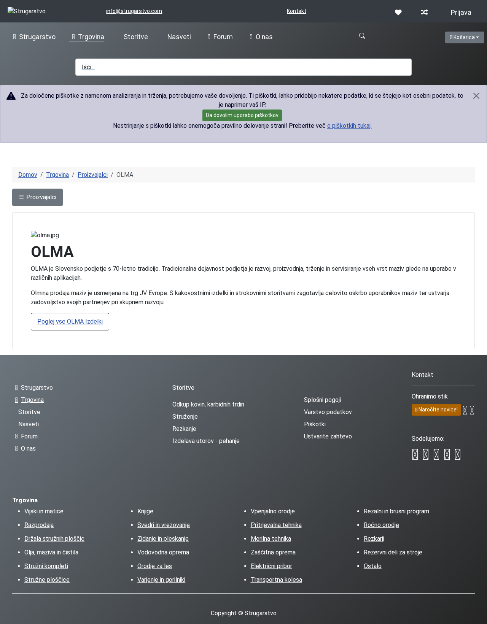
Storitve (136, 37)
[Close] (476, 95)
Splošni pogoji (322, 399)
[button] (362, 36)
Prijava (461, 12)
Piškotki (315, 424)
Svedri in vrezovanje (163, 525)
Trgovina (91, 37)
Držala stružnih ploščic (54, 538)
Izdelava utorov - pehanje (206, 441)
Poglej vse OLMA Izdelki (70, 321)
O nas (264, 37)
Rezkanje (184, 428)
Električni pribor (271, 566)
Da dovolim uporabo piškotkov (242, 115)
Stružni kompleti (46, 566)
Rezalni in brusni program (396, 511)
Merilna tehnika (271, 538)
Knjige (145, 511)
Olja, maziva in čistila (51, 552)
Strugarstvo (37, 37)
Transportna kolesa (276, 579)
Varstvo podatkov (328, 412)
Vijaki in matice (44, 511)
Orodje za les (154, 566)
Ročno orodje (381, 525)
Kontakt (296, 11)
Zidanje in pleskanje (163, 538)
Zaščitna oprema (273, 552)
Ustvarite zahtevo (328, 436)
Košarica (468, 37)
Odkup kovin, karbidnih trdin (208, 404)
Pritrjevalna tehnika (276, 525)
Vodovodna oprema (163, 552)
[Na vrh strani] (477, 614)
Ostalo (373, 566)
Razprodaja (39, 525)
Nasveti (179, 37)
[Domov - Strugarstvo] (27, 10)
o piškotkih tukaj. (349, 125)
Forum (223, 37)
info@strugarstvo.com (134, 11)
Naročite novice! (437, 409)
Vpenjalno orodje (273, 511)
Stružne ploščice (47, 579)
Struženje (185, 416)
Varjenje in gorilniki (161, 579)
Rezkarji (374, 538)
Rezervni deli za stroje (393, 552)
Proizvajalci (40, 197)
